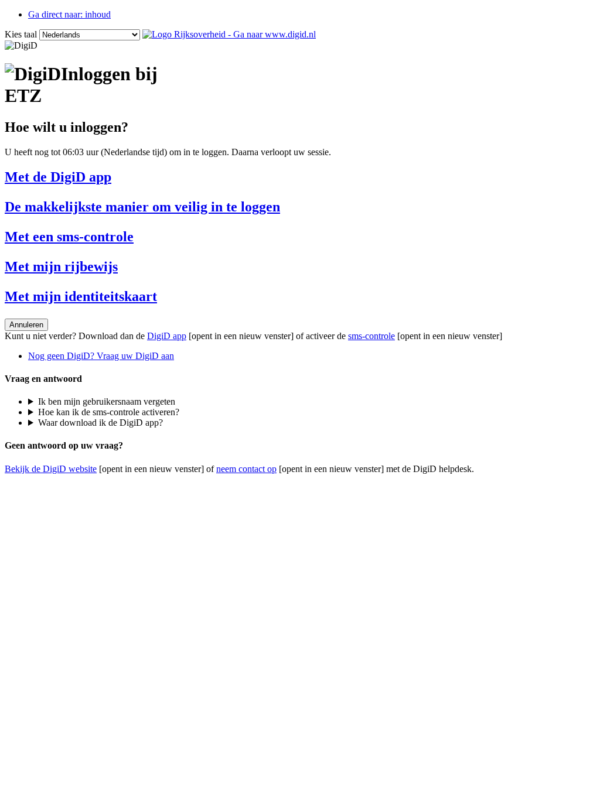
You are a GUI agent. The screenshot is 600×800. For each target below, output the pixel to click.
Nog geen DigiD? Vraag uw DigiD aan (101, 356)
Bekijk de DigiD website (51, 469)
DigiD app (166, 336)
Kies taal (21, 34)
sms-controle (371, 336)
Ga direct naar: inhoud (69, 14)
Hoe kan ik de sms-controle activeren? (108, 412)
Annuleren (26, 324)
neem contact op (246, 469)
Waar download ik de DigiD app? (100, 423)
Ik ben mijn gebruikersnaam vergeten (106, 401)
